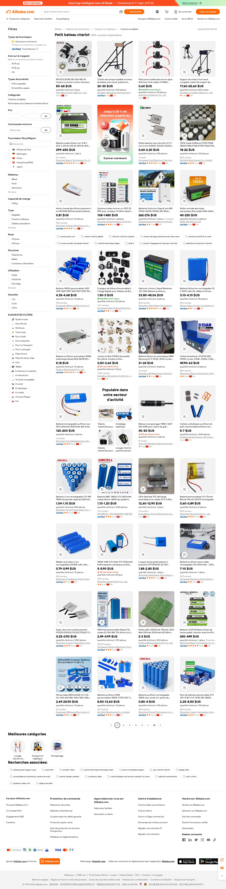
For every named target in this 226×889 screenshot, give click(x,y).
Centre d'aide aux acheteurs (151, 805)
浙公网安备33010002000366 (163, 884)
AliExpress (69, 875)
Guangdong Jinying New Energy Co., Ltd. (156, 514)
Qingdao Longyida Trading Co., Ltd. (196, 92)
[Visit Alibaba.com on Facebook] (184, 840)
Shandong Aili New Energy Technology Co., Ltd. (156, 373)
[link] (222, 860)
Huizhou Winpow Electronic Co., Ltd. (156, 643)
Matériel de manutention (78, 29)
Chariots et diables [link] (129, 29)
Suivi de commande (191, 816)
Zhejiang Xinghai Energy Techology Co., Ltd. (198, 437)
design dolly (184, 770)
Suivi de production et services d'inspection (65, 829)
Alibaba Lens (20, 861)
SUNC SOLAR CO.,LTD (190, 221)
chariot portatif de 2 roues (199, 236)
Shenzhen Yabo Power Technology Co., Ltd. (156, 305)
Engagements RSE (15, 816)
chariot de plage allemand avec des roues (161, 236)
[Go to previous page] (111, 725)
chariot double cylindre (69, 776)
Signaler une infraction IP (150, 828)
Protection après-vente (61, 822)
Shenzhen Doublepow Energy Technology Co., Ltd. (74, 579)
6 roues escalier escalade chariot (74, 243)
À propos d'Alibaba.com (18, 798)
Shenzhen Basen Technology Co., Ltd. (74, 160)
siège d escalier (46, 783)
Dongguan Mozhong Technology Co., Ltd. (198, 579)
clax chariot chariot (161, 770)
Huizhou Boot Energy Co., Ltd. (70, 369)
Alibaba (58, 29)
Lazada (113, 875)
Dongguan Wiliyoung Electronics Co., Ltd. (74, 305)
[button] (121, 12)
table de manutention (167, 776)
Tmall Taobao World (98, 875)
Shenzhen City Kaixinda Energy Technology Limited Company (74, 441)
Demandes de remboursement (153, 822)
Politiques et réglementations (64, 837)
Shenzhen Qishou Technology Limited (198, 373)
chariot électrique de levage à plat (98, 770)
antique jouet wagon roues (24, 770)
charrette (49, 770)
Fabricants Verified (103, 808)
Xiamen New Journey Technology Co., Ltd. (198, 305)
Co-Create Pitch (14, 810)
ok (46, 116)
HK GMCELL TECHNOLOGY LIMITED (114, 514)
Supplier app (98, 861)
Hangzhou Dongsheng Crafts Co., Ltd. (115, 376)
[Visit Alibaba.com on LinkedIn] (190, 840)
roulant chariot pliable (93, 236)
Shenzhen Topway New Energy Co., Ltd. (74, 225)
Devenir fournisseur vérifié (195, 822)
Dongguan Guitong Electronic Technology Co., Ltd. (115, 647)
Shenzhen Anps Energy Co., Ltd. (112, 581)
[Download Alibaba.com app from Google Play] (209, 861)
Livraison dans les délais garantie (65, 816)
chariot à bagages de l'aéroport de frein (160, 243)
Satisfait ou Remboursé (61, 810)
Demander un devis (103, 814)
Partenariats (188, 828)
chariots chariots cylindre (123, 236)
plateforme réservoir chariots (199, 243)
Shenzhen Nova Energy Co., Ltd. (195, 514)
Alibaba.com (168, 861)
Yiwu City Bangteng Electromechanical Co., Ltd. (156, 443)
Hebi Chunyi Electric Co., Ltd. (152, 95)
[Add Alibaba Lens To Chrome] (50, 861)
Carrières (10, 822)
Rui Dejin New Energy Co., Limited (196, 160)
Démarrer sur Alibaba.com (194, 810)
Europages (158, 875)
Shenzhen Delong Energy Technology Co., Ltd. (115, 221)
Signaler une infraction (149, 834)
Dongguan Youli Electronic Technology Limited (156, 160)
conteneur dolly (95, 776)
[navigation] (29, 377)
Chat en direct (145, 810)
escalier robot (68, 770)
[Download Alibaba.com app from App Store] (187, 861)
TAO (137, 875)
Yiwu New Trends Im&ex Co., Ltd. (71, 92)
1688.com (81, 875)
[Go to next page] (160, 725)
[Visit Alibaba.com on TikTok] (214, 840)
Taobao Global (125, 875)
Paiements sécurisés (60, 805)
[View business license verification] (140, 884)
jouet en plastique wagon (133, 770)
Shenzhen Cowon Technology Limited (74, 643)
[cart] (167, 12)
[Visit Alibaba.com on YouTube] (208, 840)
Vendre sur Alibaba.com (193, 805)
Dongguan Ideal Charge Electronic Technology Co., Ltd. (115, 308)
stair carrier (191, 776)
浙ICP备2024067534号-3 (191, 884)
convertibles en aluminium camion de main (31, 776)
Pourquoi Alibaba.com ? (17, 805)
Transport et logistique (105, 29)
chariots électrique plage (108, 243)
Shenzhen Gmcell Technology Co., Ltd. (74, 510)
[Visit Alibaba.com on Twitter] (196, 840)
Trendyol (146, 875)
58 (154, 725)
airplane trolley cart (21, 783)
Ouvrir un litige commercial (151, 816)
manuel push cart (67, 236)
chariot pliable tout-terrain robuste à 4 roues (130, 776)
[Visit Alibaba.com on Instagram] (202, 840)
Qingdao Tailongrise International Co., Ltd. (115, 92)
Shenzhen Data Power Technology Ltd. (156, 575)
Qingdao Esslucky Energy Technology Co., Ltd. (156, 221)
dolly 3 (131, 243)
